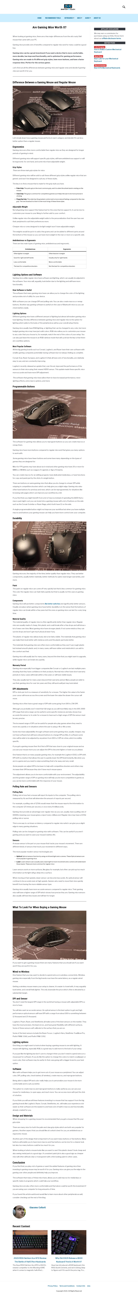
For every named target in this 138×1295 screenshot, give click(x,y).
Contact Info (80, 1286)
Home (39, 18)
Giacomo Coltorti (38, 1207)
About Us (97, 18)
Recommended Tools (53, 18)
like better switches (52, 604)
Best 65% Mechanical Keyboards (107, 68)
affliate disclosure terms (111, 38)
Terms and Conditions (67, 1286)
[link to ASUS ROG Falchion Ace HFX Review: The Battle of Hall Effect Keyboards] (30, 1242)
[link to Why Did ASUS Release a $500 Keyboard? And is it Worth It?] (68, 1242)
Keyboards (68, 18)
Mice (79, 18)
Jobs (88, 1286)
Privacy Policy (53, 1286)
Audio (87, 18)
